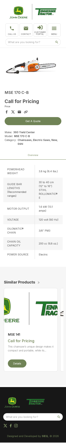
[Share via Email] (19, 112)
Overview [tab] (33, 155)
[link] (40, 30)
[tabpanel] (33, 66)
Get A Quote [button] (33, 121)
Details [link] (17, 363)
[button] (11, 30)
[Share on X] (13, 112)
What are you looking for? (24, 42)
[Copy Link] (26, 112)
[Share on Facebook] (6, 112)
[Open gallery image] (33, 66)
